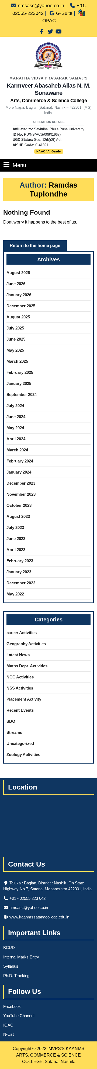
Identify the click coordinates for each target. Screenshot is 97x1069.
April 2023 (15, 549)
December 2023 (20, 483)
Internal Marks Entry (21, 957)
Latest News (18, 654)
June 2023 (15, 538)
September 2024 (21, 394)
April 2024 (15, 439)
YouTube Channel (18, 1015)
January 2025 (18, 383)
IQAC (8, 1025)
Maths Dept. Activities (26, 666)
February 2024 (19, 461)
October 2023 (19, 505)
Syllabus (10, 966)
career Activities (21, 632)
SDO (10, 721)
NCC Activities (20, 677)
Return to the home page (38, 247)
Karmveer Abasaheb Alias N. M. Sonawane (49, 92)
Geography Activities (26, 643)
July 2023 (15, 527)
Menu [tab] (19, 165)
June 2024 (15, 416)
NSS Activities (19, 688)
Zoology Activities (23, 754)
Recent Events (20, 710)
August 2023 (18, 516)
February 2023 (19, 560)
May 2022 (15, 594)
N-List (8, 1034)
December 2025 (20, 306)
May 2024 (15, 427)
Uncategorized (20, 743)
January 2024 (18, 472)
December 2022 (20, 583)
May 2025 (15, 350)
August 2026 (18, 272)
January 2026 (18, 294)
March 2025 (17, 361)
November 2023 (21, 494)
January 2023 (18, 572)
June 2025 (15, 339)
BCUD (9, 947)
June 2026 (15, 283)
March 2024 (17, 450)
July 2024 (15, 405)
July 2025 (15, 328)
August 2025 (18, 317)
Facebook (12, 1006)
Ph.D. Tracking (16, 975)
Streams (14, 732)
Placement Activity (23, 699)
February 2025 (19, 372)
